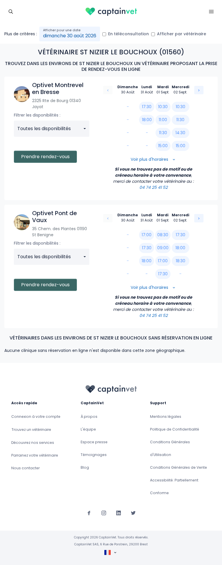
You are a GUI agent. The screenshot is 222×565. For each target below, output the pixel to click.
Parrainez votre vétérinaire (34, 455)
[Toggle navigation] (11, 11)
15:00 (163, 146)
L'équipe (88, 429)
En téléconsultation (128, 34)
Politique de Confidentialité (174, 429)
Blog (85, 467)
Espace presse (94, 442)
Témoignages (94, 454)
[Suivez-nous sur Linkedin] (118, 512)
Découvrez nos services (32, 442)
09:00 (163, 248)
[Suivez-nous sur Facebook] (89, 512)
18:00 (147, 120)
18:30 (180, 261)
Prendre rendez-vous (45, 156)
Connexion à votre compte (35, 416)
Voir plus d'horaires (150, 159)
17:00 (146, 235)
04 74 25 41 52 (153, 187)
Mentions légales (165, 416)
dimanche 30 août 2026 (69, 35)
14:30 (180, 133)
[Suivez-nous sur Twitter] (133, 512)
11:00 (163, 120)
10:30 (163, 107)
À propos (89, 416)
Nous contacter (25, 468)
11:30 (163, 133)
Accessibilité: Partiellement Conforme (174, 486)
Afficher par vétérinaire (181, 34)
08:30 (162, 235)
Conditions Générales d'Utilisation (170, 448)
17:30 (146, 107)
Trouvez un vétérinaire (31, 429)
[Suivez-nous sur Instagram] (103, 512)
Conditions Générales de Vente (178, 467)
